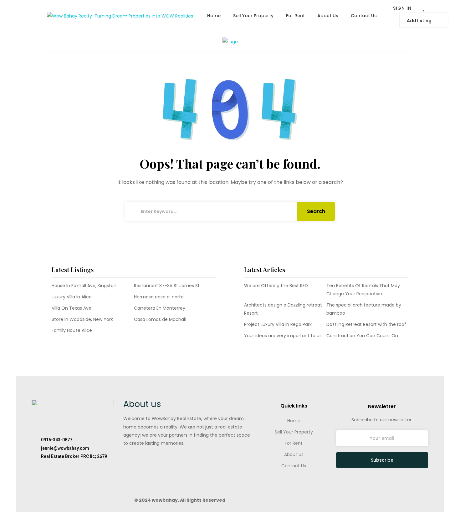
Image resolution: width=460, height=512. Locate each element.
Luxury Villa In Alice (72, 297)
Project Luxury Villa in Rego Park (278, 324)
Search (316, 211)
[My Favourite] (424, 8)
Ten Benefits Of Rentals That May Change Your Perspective (363, 289)
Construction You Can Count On (362, 335)
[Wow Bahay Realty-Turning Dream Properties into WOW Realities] (120, 15)
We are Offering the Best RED (276, 285)
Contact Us (293, 466)
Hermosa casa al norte (159, 297)
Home (293, 421)
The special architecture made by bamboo (363, 309)
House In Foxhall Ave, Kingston (84, 285)
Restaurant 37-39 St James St (167, 285)
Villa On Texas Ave (71, 308)
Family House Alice (72, 330)
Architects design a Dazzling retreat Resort (283, 309)
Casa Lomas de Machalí (160, 319)
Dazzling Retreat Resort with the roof (366, 324)
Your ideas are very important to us (283, 335)
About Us (294, 454)
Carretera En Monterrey (159, 308)
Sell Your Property (294, 432)
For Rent (294, 443)
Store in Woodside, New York (82, 319)
